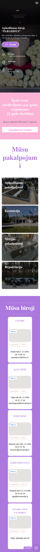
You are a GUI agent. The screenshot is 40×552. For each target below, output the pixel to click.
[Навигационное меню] (37, 3)
